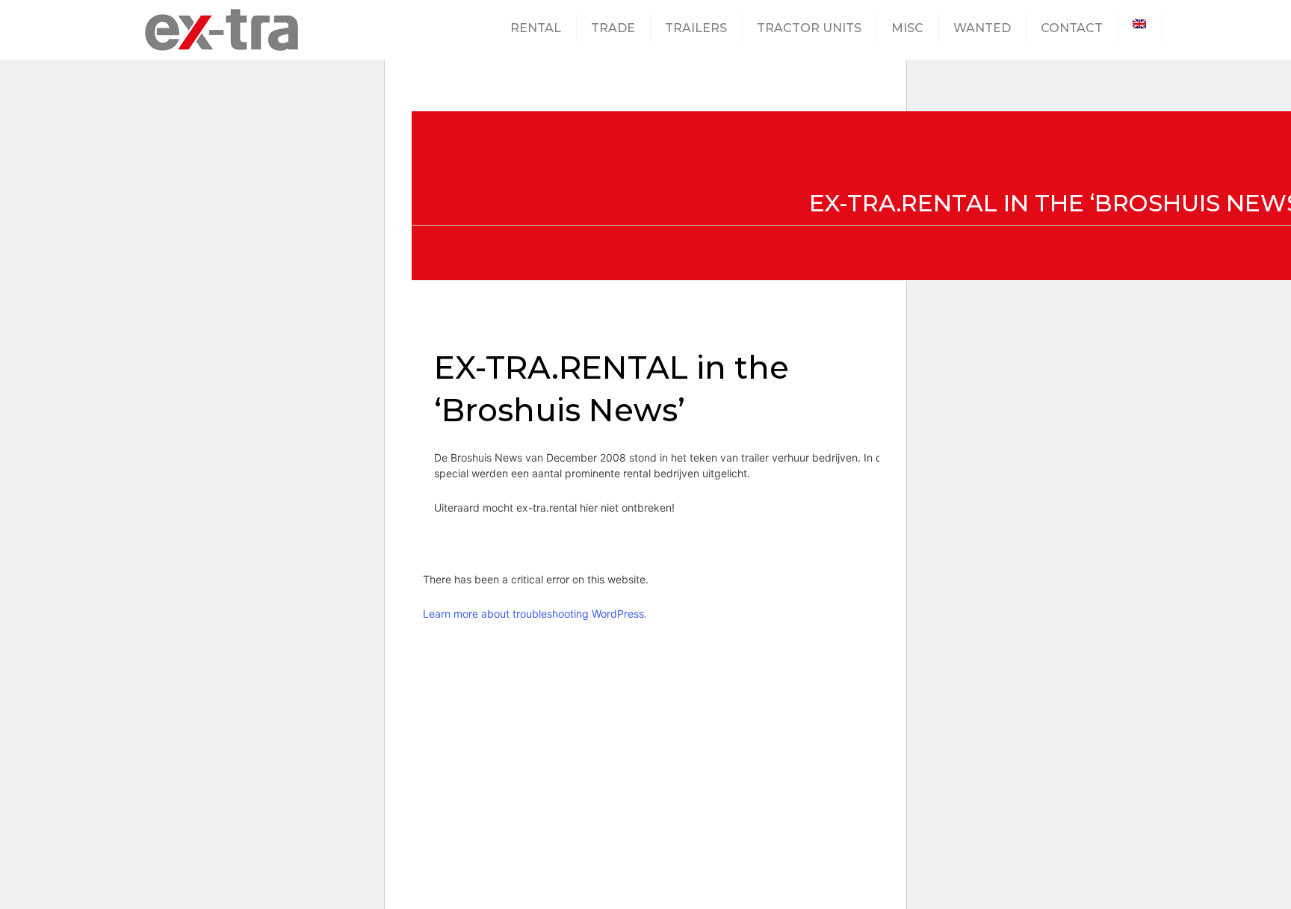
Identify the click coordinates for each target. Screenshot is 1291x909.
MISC (907, 28)
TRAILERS (696, 28)
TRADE (613, 28)
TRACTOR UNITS (809, 28)
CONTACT (1072, 28)
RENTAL (535, 28)
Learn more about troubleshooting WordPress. (535, 613)
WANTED (982, 28)
